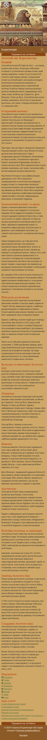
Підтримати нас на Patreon (23, 54)
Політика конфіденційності (28, 731)
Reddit (6, 692)
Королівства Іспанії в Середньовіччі (17, 710)
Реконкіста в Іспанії (10, 713)
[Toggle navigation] (42, 49)
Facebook (7, 677)
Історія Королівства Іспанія (13, 704)
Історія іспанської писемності (14, 719)
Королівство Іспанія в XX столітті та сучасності (22, 716)
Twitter (6, 680)
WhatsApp (8, 686)
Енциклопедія (9, 49)
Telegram (7, 689)
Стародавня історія (10, 707)
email (6, 698)
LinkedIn (7, 683)
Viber (5, 695)
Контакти (23, 735)
